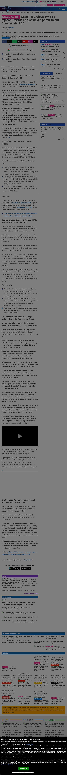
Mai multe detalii (29, 744)
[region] (33, 756)
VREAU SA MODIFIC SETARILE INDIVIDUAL (23, 772)
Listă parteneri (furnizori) (7, 764)
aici (54, 749)
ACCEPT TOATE (23, 768)
